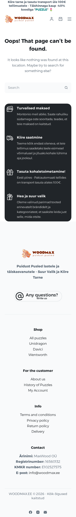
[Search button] (66, 88)
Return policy (38, 426)
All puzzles (38, 338)
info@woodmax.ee (44, 473)
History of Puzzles (38, 385)
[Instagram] (37, 512)
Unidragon (38, 344)
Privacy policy (38, 420)
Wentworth (37, 355)
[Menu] (69, 19)
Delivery (37, 431)
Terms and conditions (38, 415)
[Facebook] (30, 512)
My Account (38, 390)
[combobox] (33, 87)
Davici (38, 349)
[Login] (51, 19)
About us (38, 379)
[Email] (45, 512)
